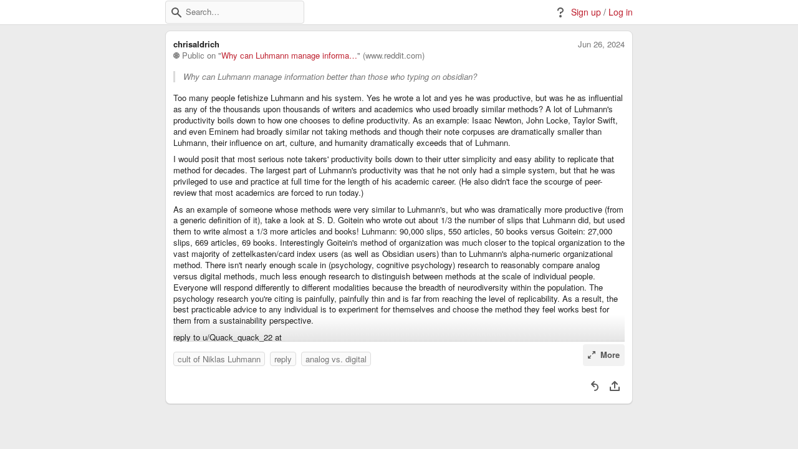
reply (283, 359)
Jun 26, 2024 (601, 44)
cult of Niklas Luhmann (219, 359)
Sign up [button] (586, 12)
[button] (176, 12)
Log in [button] (620, 12)
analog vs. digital (336, 359)
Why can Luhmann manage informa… (289, 55)
